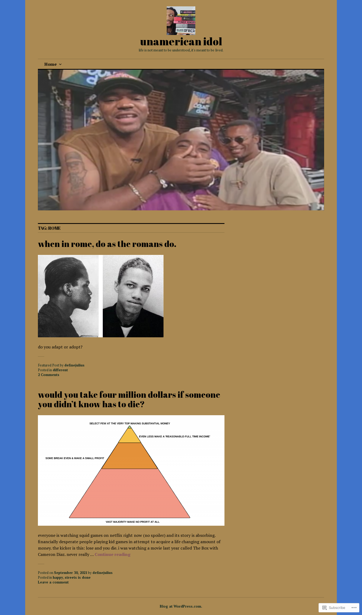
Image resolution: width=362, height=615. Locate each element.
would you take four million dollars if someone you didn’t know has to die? (129, 399)
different (60, 370)
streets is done (78, 577)
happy (58, 577)
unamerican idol (181, 41)
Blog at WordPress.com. (181, 606)
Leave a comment (53, 582)
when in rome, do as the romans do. (107, 243)
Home (50, 64)
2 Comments (48, 374)
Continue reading (112, 554)
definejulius (74, 365)
